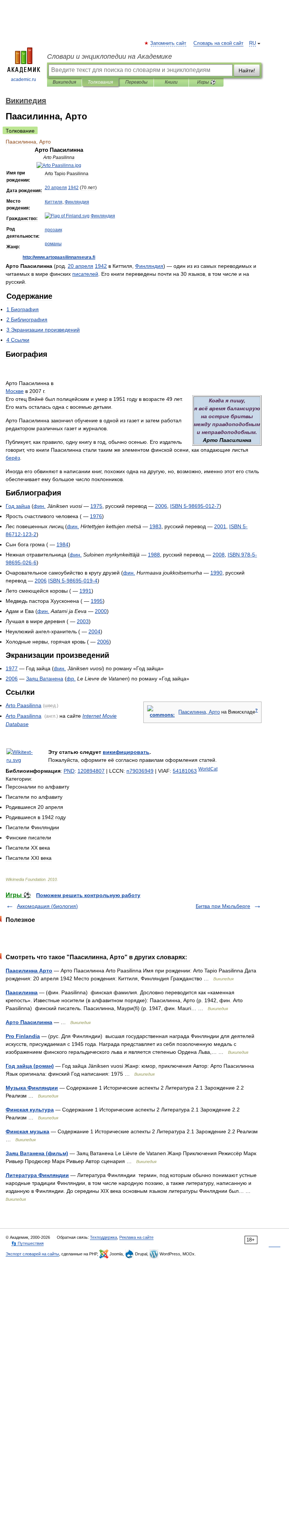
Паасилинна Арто (29, 971)
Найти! (247, 70)
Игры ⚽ (206, 82)
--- (194, 506)
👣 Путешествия (27, 1243)
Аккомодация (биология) (47, 906)
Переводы (136, 82)
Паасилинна (22, 992)
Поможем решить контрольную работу (88, 895)
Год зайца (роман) (30, 1066)
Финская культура (30, 1110)
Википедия (64, 82)
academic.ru (23, 79)
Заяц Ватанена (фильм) (37, 1153)
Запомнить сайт (168, 43)
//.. (59, 257)
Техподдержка (103, 1237)
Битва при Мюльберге (223, 906)
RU (252, 43)
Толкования (100, 82)
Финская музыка (27, 1131)
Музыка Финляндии (32, 1088)
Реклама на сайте (136, 1237)
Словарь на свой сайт (218, 43)
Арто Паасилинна (29, 1022)
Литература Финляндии (37, 1175)
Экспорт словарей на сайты (32, 1254)
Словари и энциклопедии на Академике (109, 56)
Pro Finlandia (23, 1036)
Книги (171, 82)
